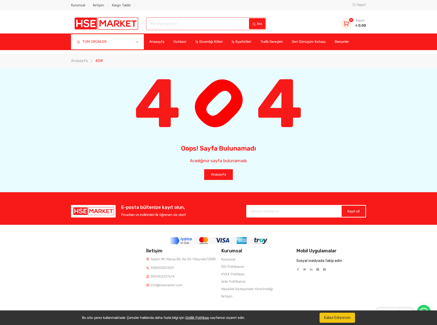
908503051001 (162, 268)
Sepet (361, 5)
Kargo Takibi (121, 5)
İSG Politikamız (232, 267)
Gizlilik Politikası (197, 318)
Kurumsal (78, 5)
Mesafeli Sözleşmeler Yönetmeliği (247, 289)
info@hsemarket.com (167, 285)
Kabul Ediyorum (337, 317)
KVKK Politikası (232, 274)
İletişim (98, 5)
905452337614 (162, 277)
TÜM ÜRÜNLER (94, 42)
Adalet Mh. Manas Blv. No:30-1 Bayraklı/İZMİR (183, 259)
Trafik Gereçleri (271, 42)
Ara (259, 24)
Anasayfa (156, 42)
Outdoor (179, 42)
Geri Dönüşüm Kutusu (308, 42)
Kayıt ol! (353, 211)
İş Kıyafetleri (241, 42)
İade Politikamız (233, 281)
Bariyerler (342, 42)
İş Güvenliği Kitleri (209, 42)
